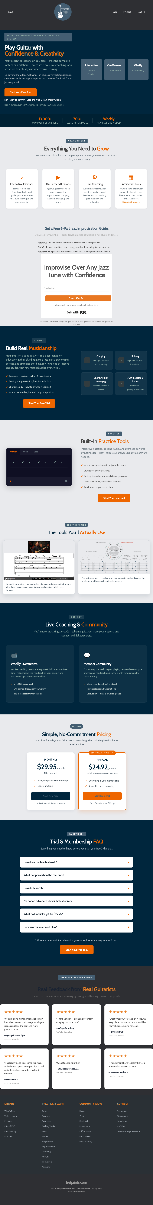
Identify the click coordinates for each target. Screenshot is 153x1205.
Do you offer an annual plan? (40, 927)
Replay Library (85, 1141)
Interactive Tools (131, 184)
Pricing (127, 12)
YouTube (121, 1126)
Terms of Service (83, 1188)
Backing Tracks (48, 1126)
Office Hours (85, 1131)
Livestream (84, 1126)
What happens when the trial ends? (44, 875)
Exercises (46, 1121)
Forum (82, 1111)
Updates (8, 1136)
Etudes (45, 1136)
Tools (44, 1111)
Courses (46, 1116)
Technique (47, 1161)
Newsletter (122, 1121)
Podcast (8, 1121)
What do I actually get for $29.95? (43, 914)
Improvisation (48, 1146)
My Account (122, 1116)
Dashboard (122, 1111)
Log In (141, 12)
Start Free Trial (50, 796)
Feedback (83, 1121)
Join (115, 12)
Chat (81, 1116)
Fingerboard (47, 1141)
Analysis (45, 1156)
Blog (10, 12)
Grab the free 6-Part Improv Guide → (45, 99)
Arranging (46, 1166)
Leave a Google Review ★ (129, 1131)
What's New (9, 1111)
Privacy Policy (97, 1188)
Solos (45, 1131)
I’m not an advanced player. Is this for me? (48, 901)
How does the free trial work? (40, 862)
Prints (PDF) (9, 1126)
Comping (46, 1151)
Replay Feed (85, 1136)
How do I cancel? (33, 888)
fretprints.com (76, 1182)
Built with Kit (77, 312)
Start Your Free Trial (20, 92)
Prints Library (10, 1131)
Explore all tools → (131, 202)
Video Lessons (11, 1116)
